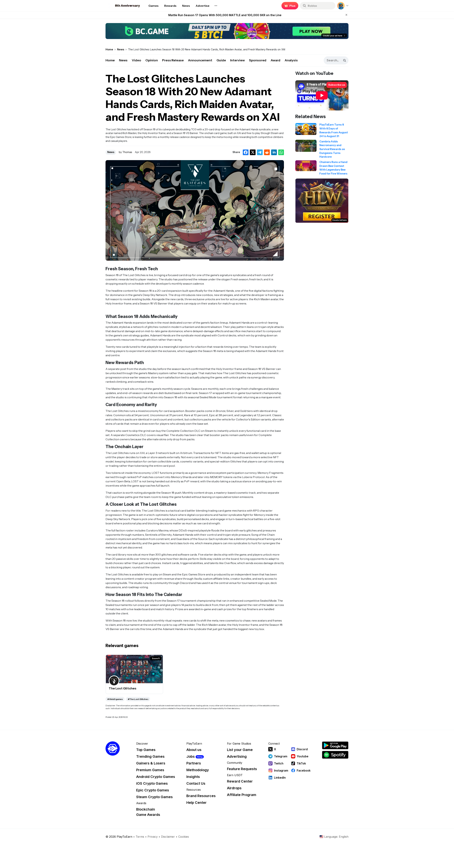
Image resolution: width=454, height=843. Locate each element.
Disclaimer (168, 836)
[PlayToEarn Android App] (335, 745)
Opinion (151, 60)
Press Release (173, 60)
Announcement (200, 60)
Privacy (153, 836)
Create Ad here (339, 220)
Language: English (336, 836)
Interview (237, 60)
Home (110, 60)
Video (136, 60)
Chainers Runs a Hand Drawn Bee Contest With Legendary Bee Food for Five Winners (225, 17)
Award (275, 60)
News (123, 60)
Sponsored (257, 60)
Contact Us (195, 783)
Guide (221, 60)
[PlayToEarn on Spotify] (335, 755)
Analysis (291, 60)
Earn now (289, 5)
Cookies (183, 836)
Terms (140, 836)
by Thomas (125, 152)
